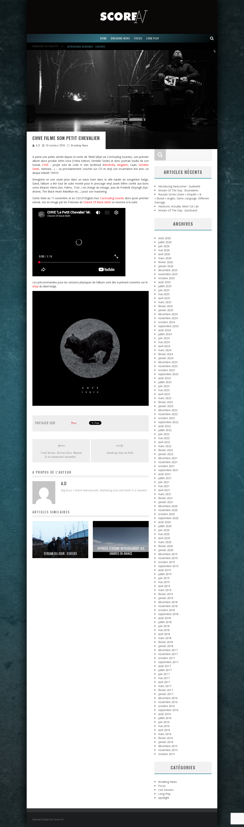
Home (103, 38)
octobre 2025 (166, 278)
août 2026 (164, 238)
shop (35, 286)
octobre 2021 (166, 466)
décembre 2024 (167, 314)
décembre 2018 (167, 602)
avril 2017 (164, 682)
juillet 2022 (165, 430)
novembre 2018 (168, 606)
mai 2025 (164, 294)
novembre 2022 (168, 414)
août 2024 (164, 330)
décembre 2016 (167, 698)
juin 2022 (163, 434)
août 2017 (164, 666)
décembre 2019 (167, 554)
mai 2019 (164, 582)
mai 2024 (164, 342)
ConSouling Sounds (112, 198)
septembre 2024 (168, 326)
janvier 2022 (165, 454)
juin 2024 (163, 338)
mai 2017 (164, 678)
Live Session (165, 790)
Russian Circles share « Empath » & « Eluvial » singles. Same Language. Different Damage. (181, 198)
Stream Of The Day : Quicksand (177, 210)
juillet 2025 (165, 286)
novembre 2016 (168, 702)
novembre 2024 (168, 318)
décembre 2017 (167, 650)
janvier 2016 (165, 742)
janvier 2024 (165, 358)
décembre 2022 (167, 410)
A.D (38, 145)
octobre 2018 (166, 610)
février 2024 (165, 354)
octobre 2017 (166, 658)
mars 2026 (164, 258)
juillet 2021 (165, 478)
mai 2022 (164, 438)
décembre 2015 (167, 746)
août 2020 (164, 522)
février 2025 (165, 306)
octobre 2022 (166, 418)
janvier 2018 (165, 646)
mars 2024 (164, 350)
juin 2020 (163, 530)
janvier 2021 (165, 502)
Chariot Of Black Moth (97, 202)
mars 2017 (164, 686)
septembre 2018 (168, 614)
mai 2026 (164, 250)
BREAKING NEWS (120, 38)
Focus (162, 786)
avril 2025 (164, 298)
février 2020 (165, 546)
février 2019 (165, 594)
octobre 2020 (166, 514)
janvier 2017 (165, 694)
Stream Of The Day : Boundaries (178, 190)
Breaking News (79, 145)
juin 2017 (163, 674)
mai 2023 (164, 390)
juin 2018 (163, 626)
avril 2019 (164, 586)
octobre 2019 (166, 562)
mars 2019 (164, 590)
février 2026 (165, 262)
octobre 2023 (166, 370)
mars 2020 (164, 542)
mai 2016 (164, 726)
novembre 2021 (168, 462)
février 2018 (165, 642)
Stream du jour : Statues (60, 553)
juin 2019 (163, 578)
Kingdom (122, 165)
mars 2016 (164, 734)
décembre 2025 (167, 270)
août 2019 (164, 570)
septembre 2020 (168, 518)
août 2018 (164, 618)
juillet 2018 (165, 622)
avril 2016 (164, 730)
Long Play (164, 794)
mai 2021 (164, 486)
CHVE (45, 165)
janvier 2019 (165, 598)
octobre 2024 (166, 322)
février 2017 (165, 690)
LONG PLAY (152, 38)
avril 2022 (164, 442)
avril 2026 (164, 254)
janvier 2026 (165, 266)
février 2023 (165, 402)
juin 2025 (163, 290)
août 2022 (164, 426)
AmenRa (109, 165)
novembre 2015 (168, 750)
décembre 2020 (167, 506)
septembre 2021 (168, 470)
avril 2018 (164, 634)
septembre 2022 (168, 422)
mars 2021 (164, 494)
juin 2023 (163, 386)
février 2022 (165, 450)
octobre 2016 (166, 706)
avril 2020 (164, 538)
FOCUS (138, 38)
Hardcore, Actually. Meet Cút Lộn (178, 206)
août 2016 (164, 714)
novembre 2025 (168, 274)
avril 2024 (164, 346)
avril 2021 (164, 490)
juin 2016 (163, 722)
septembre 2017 (168, 662)
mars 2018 (164, 638)
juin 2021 (163, 482)
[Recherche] (212, 38)
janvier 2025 (165, 310)
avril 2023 (164, 394)
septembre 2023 (168, 374)
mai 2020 (164, 534)
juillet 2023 (165, 382)
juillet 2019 (165, 574)
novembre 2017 (168, 654)
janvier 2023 (165, 406)
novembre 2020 (168, 510)
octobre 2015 (166, 754)
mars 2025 (164, 302)
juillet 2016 (165, 718)
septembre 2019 (168, 566)
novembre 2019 (168, 558)
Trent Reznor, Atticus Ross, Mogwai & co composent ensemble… (61, 455)
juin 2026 (163, 246)
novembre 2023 (168, 366)
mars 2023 (164, 398)
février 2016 (165, 738)
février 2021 (165, 498)
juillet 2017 (165, 670)
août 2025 (164, 282)
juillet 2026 (165, 242)
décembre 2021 (167, 458)
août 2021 (164, 474)
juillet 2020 (165, 526)
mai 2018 (164, 630)
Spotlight (163, 798)
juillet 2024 (165, 334)
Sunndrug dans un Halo (120, 453)
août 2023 (164, 378)
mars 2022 (164, 446)
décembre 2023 (167, 362)
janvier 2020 (165, 550)
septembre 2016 (168, 710)
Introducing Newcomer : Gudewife (86, 46)
